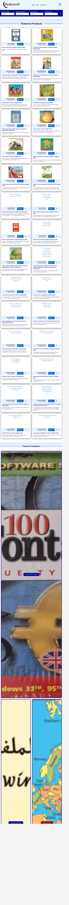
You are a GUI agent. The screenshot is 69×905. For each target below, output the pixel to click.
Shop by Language (5, 11)
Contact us (43, 4)
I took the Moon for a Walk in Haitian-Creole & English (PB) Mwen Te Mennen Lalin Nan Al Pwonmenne (45, 267)
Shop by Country (33, 11)
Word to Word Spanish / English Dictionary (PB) (14, 212)
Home (33, 4)
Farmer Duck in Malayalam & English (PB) (44, 295)
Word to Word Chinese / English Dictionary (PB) (14, 239)
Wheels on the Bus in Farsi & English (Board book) (46, 321)
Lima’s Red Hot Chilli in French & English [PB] (14, 295)
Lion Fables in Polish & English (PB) (11, 156)
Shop (37, 4)
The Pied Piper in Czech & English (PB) (12, 433)
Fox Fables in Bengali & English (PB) (43, 102)
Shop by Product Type (20, 11)
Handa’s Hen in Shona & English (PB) (12, 102)
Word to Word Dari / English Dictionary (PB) (13, 47)
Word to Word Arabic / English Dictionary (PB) (45, 239)
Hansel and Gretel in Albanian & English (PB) (14, 348)
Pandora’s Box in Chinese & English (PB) (13, 376)
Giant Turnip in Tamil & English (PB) (42, 129)
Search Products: (48, 11)
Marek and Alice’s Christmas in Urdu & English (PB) (15, 75)
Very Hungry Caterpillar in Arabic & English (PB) (45, 433)
